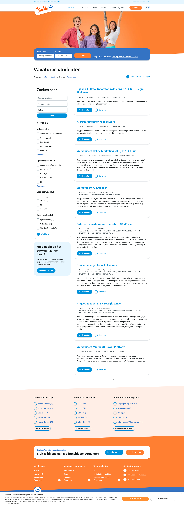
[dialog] (92, 499)
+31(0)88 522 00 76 (135, 470)
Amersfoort (38, 474)
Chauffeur (67, 478)
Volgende (118, 379)
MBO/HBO (81, 422)
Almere (36, 470)
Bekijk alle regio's (42, 428)
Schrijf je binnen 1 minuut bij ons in (125, 57)
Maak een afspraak (46, 270)
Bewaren (102, 110)
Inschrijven (135, 7)
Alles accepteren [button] (135, 499)
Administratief (69, 470)
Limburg (41, 413)
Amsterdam (38, 478)
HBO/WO (81, 417)
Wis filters (45, 234)
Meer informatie (114, 452)
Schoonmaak (123, 408)
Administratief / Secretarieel (129, 422)
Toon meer (38, 480)
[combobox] (45, 55)
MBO (79, 413)
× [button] (182, 494)
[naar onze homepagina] (44, 9)
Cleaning (121, 417)
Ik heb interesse (135, 452)
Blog (95, 7)
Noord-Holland (43, 408)
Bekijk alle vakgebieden (124, 428)
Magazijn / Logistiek (125, 403)
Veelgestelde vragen (101, 478)
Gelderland (42, 417)
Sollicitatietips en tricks (103, 474)
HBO (79, 408)
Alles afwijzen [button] (163, 499)
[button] (61, 503)
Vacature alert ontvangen (140, 76)
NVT (79, 403)
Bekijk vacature (84, 110)
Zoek (83, 55)
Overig (120, 413)
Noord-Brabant (44, 403)
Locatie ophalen (70, 56)
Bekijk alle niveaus (83, 428)
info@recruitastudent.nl (137, 475)
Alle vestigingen (134, 479)
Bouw (66, 474)
